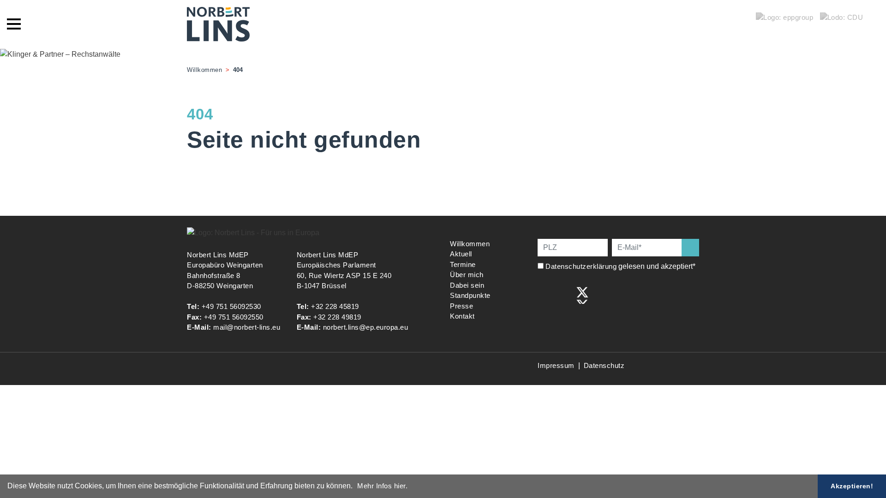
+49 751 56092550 (233, 317)
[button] (355, 487)
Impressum (556, 365)
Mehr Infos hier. (382, 486)
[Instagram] (563, 294)
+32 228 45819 (335, 306)
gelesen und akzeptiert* (621, 266)
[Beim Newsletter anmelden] (690, 247)
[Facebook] (544, 294)
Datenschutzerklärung (581, 266)
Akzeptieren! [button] (852, 486)
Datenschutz (604, 365)
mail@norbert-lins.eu (246, 327)
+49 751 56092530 (231, 306)
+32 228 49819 (337, 317)
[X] (582, 294)
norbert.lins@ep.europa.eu (365, 327)
